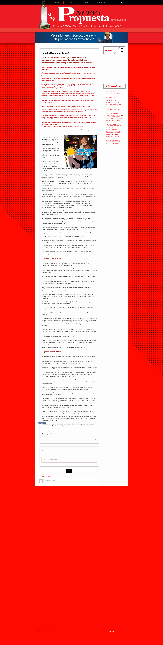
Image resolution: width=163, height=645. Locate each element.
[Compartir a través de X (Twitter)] (47, 434)
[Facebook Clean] (124, 2)
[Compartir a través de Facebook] (42, 434)
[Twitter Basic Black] (122, 49)
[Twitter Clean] (122, 2)
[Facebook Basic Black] (122, 52)
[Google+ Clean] (126, 2)
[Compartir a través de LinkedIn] (52, 434)
